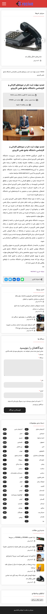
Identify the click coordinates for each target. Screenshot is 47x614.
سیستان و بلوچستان (13, 473)
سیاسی (34, 473)
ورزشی (12, 517)
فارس (13, 477)
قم (13, 486)
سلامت (35, 469)
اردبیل (13, 438)
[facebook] (18, 279)
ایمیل (41, 391)
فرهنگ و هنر (34, 482)
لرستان (34, 504)
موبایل (13, 508)
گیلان (13, 499)
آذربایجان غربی (13, 429)
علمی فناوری (34, 477)
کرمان (12, 490)
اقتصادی (12, 442)
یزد (34, 521)
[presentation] (42, 40)
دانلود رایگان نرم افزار (37, 600)
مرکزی (35, 508)
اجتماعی (34, 434)
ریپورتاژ (13, 460)
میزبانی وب (35, 512)
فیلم (12, 482)
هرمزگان (13, 512)
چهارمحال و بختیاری (34, 455)
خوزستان (34, 460)
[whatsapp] (22, 279)
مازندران (13, 504)
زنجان (34, 464)
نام (42, 380)
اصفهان (34, 442)
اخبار (12, 434)
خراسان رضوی (13, 455)
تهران (13, 451)
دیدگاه (41, 358)
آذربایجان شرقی (34, 429)
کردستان (34, 490)
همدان (34, 517)
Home (42, 72)
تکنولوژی (34, 451)
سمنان (26, 100)
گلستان (35, 499)
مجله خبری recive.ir (37, 271)
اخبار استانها (34, 438)
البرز (34, 447)
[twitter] (6, 279)
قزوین (34, 486)
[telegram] (10, 279)
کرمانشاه (34, 495)
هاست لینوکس (23, 610)
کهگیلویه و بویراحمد (13, 495)
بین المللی (12, 447)
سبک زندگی (13, 464)
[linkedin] (14, 279)
